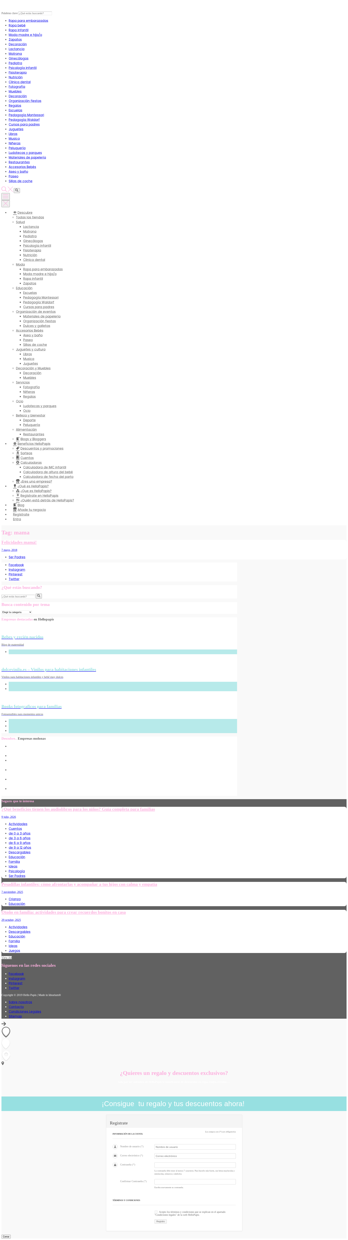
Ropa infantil (18, 30)
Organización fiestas (25, 101)
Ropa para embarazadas (28, 21)
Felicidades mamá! (19, 542)
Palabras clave (9, 13)
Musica (14, 138)
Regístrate (21, 514)
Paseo (13, 176)
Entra (17, 519)
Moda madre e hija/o (25, 35)
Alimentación (26, 429)
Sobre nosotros (20, 1002)
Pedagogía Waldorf (24, 120)
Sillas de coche (20, 181)
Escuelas (15, 110)
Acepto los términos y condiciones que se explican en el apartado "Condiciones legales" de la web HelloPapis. (189, 1213)
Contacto (16, 1007)
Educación (24, 288)
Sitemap (15, 1016)
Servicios (23, 382)
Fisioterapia (18, 72)
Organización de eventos (36, 312)
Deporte (29, 420)
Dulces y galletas (36, 326)
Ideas (13, 866)
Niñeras (14, 143)
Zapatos (15, 39)
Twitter (14, 579)
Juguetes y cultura (30, 349)
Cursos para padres (24, 124)
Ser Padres (17, 557)
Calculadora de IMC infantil (44, 467)
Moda (20, 264)
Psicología (17, 871)
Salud (20, 222)
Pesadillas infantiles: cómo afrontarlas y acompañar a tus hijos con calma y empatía (79, 884)
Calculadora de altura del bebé (48, 472)
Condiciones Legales (25, 1011)
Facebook (16, 565)
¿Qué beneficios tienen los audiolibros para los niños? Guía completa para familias (78, 809)
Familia (14, 862)
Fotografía (17, 87)
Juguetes (16, 129)
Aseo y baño (18, 171)
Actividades (18, 824)
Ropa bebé (17, 25)
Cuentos (15, 829)
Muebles (15, 91)
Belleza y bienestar (30, 415)
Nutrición (16, 77)
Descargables (19, 852)
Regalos (15, 105)
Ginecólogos (18, 58)
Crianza (15, 899)
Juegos (14, 950)
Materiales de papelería (27, 157)
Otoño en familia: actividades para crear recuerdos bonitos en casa (63, 912)
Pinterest (15, 574)
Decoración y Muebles (33, 368)
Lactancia (16, 49)
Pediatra (15, 63)
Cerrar (6, 1236)
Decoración (18, 44)
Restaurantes (19, 162)
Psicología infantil (23, 68)
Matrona (15, 54)
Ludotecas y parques (25, 153)
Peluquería (17, 148)
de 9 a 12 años (20, 847)
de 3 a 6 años (19, 838)
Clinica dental (20, 82)
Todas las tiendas (30, 217)
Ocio (19, 401)
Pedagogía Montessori (26, 115)
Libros (13, 134)
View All (6, 957)
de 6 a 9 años (19, 843)
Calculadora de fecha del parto (48, 477)
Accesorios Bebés (22, 167)
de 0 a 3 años (19, 833)
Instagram (17, 569)
